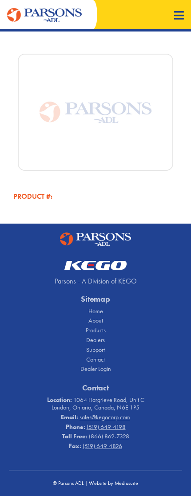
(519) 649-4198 (106, 427)
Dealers (95, 340)
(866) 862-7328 (109, 436)
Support (95, 350)
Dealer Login (95, 369)
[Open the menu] (179, 16)
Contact (95, 359)
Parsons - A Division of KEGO (96, 281)
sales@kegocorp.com (105, 417)
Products (96, 330)
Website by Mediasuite (113, 483)
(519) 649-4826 (102, 446)
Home (95, 311)
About (95, 320)
